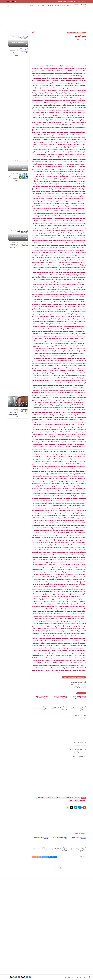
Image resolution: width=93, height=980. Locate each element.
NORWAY (57, 5)
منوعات (27, 5)
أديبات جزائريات (50, 797)
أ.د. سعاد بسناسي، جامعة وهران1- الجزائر (76, 32)
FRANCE (52, 5)
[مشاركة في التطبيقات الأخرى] (67, 807)
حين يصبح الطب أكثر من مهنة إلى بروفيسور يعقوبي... (18, 404)
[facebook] (18, 1)
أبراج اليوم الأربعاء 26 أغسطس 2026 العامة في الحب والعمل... (19, 42)
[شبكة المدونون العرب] (78, 6)
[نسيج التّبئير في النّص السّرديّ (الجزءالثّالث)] (58, 700)
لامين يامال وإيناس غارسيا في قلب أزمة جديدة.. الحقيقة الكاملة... (18, 167)
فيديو (20, 5)
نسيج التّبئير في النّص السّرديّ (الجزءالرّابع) (78, 709)
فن (23, 5)
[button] (80, 807)
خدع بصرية (32, 5)
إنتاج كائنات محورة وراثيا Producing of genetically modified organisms (13, 179)
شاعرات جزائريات (40, 797)
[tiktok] (11, 977)
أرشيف (79, 1)
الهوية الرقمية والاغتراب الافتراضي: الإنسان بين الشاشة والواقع (13, 413)
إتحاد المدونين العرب (72, 1)
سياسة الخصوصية (62, 1)
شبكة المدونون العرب (69, 977)
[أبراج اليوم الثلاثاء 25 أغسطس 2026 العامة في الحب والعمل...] (23, 51)
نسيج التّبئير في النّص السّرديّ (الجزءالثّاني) (40, 709)
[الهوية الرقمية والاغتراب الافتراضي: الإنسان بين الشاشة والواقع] (23, 412)
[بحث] (8, 6)
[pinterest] (19, 977)
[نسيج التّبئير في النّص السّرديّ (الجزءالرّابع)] (77, 700)
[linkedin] (16, 977)
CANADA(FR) (45, 5)
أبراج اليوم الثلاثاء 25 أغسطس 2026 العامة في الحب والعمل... (13, 53)
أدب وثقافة (58, 797)
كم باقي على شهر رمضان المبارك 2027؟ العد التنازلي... (13, 246)
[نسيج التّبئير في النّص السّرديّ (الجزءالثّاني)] (40, 700)
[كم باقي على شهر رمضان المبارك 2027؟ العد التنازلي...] (23, 245)
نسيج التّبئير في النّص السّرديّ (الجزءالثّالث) (59, 709)
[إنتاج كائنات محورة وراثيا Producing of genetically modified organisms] (23, 176)
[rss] (8, 977)
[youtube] (13, 977)
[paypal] (8, 1)
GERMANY (38, 5)
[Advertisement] (46, 21)
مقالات (71, 800)
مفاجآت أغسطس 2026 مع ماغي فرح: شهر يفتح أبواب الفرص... (19, 236)
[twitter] (13, 1)
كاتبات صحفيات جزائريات (80, 800)
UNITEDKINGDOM (64, 5)
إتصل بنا (83, 1)
